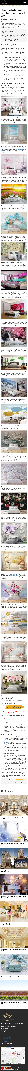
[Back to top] (25, 1066)
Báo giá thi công (7, 1038)
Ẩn (18, 30)
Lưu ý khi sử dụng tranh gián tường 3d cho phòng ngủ (13, 35)
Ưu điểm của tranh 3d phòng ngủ (9, 32)
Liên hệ (5, 1041)
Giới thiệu (6, 1034)
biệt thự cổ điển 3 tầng (13, 575)
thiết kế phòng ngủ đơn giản (10, 371)
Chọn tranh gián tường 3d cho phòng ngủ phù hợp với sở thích (15, 37)
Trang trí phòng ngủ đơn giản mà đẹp (14, 712)
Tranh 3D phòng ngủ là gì (8, 31)
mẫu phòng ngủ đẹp (10, 93)
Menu (25, 2)
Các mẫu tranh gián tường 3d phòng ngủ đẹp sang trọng (14, 34)
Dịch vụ (5, 1036)
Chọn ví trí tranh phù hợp (10, 40)
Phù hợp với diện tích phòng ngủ (11, 39)
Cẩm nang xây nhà (8, 1040)
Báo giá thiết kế (7, 1037)
